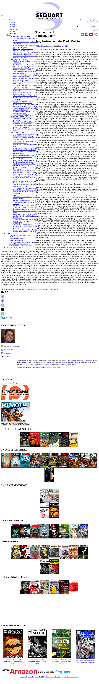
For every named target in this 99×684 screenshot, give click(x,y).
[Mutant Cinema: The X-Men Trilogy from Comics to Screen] (73, 538)
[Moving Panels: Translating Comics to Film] (54, 538)
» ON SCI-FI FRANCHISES (18, 59)
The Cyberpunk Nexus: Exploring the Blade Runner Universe (24, 72)
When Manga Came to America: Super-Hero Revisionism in (26, 189)
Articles (11, 21)
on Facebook (7, 353)
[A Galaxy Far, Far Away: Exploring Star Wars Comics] (54, 467)
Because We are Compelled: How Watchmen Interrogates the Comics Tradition (23, 202)
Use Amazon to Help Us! (53, 677)
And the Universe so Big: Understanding (25, 220)
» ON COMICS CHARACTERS (19, 36)
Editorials (12, 24)
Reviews (12, 23)
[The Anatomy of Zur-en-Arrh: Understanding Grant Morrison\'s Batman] (54, 517)
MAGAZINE (10, 19)
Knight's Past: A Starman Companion (24, 232)
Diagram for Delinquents (17, 238)
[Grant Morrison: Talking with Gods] (73, 593)
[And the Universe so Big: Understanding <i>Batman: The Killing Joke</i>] (37, 658)
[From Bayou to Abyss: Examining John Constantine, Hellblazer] (44, 446)
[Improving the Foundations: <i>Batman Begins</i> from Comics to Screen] (85, 659)
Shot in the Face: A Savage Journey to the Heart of (26, 126)
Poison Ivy (34, 289)
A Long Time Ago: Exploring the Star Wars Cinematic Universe (24, 86)
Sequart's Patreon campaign (70, 677)
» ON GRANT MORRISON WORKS (21, 101)
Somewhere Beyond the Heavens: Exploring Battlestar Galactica (23, 69)
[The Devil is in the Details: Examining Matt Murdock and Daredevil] (64, 446)
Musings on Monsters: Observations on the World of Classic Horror (26, 138)
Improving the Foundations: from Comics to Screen (24, 156)
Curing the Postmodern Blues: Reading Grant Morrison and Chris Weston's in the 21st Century (25, 108)
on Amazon (7, 356)
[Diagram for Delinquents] (44, 593)
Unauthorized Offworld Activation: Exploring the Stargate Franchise (24, 65)
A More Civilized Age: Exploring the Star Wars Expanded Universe (26, 76)
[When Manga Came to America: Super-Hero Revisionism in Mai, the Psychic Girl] (83, 559)
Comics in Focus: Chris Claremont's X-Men (22, 242)
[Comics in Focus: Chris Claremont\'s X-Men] (64, 593)
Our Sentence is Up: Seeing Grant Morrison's (23, 112)
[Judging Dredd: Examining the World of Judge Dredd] (35, 446)
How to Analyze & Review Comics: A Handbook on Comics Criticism (25, 161)
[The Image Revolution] (54, 593)
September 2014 (64, 46)
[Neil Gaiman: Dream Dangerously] (25, 593)
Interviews (12, 26)
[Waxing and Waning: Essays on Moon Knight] (25, 446)
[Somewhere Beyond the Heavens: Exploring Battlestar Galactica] (25, 467)
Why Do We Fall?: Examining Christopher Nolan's (26, 135)
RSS (43, 677)
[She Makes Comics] (35, 593)
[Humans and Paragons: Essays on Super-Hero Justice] (35, 559)
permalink (55, 289)
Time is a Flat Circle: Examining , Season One (24, 142)
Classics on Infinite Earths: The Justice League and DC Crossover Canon (25, 182)
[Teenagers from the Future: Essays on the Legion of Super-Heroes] (73, 446)
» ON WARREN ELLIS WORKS (20, 117)
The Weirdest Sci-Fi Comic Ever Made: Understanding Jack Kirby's (25, 97)
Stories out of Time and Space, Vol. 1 (24, 230)
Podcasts (12, 31)
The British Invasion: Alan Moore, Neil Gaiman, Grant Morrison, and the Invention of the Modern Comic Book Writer (25, 176)
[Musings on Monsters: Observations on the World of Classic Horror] (35, 538)
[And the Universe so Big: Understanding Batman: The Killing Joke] (44, 573)
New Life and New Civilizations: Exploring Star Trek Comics (23, 93)
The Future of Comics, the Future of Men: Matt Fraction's (26, 185)
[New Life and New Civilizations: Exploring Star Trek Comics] (73, 467)
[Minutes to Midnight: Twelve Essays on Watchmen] (54, 573)
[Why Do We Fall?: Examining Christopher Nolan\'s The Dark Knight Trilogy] (25, 538)
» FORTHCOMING (15, 223)
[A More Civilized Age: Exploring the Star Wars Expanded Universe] (64, 467)
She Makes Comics (15, 237)
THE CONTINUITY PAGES (15, 247)
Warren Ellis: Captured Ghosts (18, 244)
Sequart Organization (27, 677)
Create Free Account (92, 21)
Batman (8, 289)
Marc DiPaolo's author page (51, 367)
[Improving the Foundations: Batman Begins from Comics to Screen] (83, 538)
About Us (38, 677)
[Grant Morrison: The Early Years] (44, 502)
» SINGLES (13, 195)
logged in (11, 383)
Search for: (94, 26)
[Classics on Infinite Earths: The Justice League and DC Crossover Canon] (64, 559)
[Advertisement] (23, 373)
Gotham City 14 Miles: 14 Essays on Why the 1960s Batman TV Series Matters (26, 149)
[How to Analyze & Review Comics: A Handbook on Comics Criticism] (15, 559)
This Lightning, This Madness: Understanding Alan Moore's (26, 226)
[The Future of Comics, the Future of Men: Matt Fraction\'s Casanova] (73, 559)
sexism (40, 289)
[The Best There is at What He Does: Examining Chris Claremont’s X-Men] (44, 559)
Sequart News (13, 29)
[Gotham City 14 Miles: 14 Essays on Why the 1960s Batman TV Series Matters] (64, 538)
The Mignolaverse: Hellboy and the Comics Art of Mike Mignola (24, 164)
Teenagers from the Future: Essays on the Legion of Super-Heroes (25, 56)
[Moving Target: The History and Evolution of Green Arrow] (54, 446)
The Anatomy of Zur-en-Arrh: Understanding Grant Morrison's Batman (25, 103)
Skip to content (5, 16)
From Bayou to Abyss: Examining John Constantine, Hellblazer (25, 46)
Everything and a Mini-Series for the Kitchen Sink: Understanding (24, 210)
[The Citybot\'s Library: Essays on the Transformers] (6, 467)
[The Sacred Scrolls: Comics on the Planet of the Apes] (83, 467)
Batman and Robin (17, 289)
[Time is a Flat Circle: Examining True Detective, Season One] (44, 538)
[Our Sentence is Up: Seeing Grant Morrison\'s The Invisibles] (54, 502)
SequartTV (12, 33)
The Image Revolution (16, 240)
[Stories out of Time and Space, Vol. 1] (15, 538)
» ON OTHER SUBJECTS (17, 158)
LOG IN (95, 19)
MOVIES (9, 233)
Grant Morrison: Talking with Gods (20, 245)
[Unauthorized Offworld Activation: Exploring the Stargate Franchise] (15, 467)
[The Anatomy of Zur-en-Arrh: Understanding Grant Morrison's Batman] (13, 658)
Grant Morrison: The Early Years (23, 115)
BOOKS (8, 35)
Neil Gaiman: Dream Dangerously (19, 235)
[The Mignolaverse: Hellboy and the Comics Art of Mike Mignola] (25, 559)
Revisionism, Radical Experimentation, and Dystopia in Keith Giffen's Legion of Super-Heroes (25, 216)
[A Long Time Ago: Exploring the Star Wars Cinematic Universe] (44, 467)
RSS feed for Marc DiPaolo (12, 346)
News (11, 28)
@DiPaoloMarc (8, 349)
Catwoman (26, 289)
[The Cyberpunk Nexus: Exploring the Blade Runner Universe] (35, 467)
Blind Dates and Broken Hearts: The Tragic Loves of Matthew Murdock (24, 206)
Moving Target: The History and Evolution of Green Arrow (23, 49)
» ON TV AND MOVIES (17, 132)
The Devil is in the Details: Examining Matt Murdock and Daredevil (25, 53)
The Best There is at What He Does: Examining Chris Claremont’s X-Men (24, 171)
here (74, 364)
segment (52, 99)
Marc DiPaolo (41, 46)
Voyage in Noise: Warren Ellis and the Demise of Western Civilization (24, 123)
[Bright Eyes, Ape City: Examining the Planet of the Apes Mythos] (92, 467)
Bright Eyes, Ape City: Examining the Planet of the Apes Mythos (24, 79)
